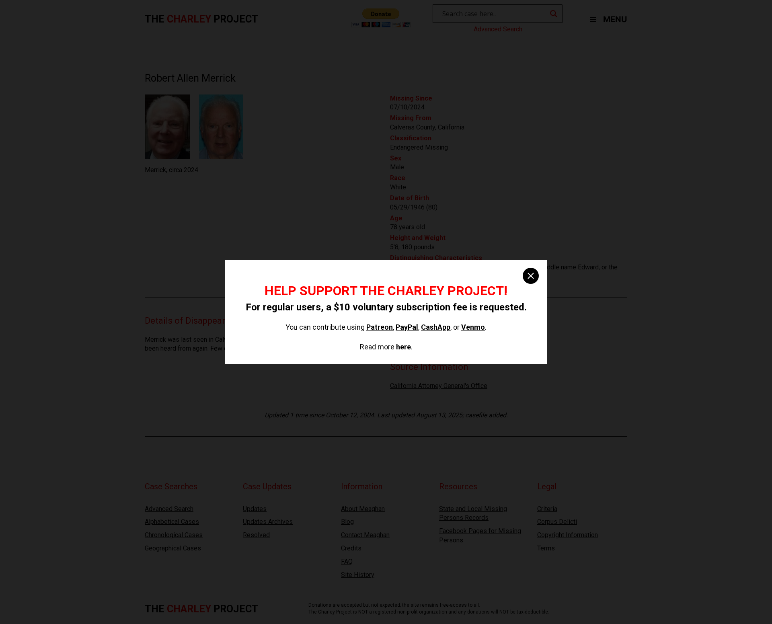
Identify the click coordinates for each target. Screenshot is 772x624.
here (403, 347)
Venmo (473, 327)
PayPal (407, 327)
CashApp (435, 327)
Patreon (379, 327)
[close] (531, 276)
